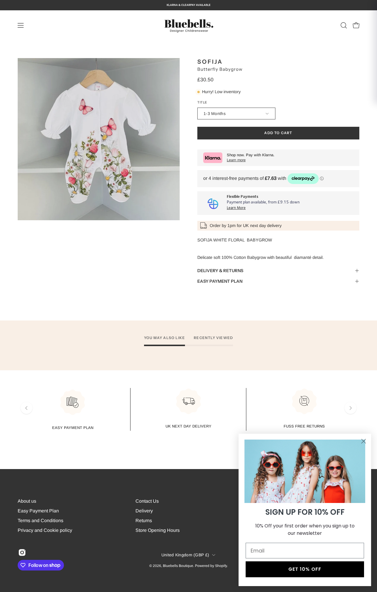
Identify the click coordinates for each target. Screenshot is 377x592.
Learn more (236, 160)
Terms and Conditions (40, 520)
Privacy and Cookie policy (45, 530)
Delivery (144, 510)
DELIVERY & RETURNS (220, 270)
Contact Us (147, 501)
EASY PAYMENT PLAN (219, 281)
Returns (143, 520)
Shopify (221, 565)
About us (27, 501)
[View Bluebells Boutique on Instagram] (22, 552)
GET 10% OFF (304, 569)
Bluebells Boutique (178, 565)
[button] (344, 25)
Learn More (236, 208)
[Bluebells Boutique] (188, 25)
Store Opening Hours (157, 530)
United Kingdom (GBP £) (185, 554)
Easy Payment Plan (38, 510)
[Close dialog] (363, 441)
